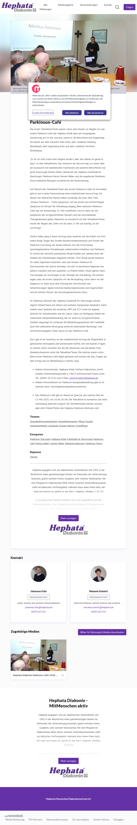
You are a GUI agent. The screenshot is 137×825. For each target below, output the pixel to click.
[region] (69, 101)
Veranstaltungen (89, 4)
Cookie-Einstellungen (43, 112)
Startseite (45, 439)
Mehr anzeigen (68, 518)
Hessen (33, 456)
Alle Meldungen (45, 7)
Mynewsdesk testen (57, 819)
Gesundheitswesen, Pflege (71, 421)
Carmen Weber (57, 443)
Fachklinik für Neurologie (80, 439)
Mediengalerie (65, 4)
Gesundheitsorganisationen (44, 421)
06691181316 (38, 611)
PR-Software (35, 819)
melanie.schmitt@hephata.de (98, 607)
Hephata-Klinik (58, 439)
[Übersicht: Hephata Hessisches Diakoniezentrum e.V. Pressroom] (19, 7)
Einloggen (118, 819)
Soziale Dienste (67, 425)
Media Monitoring (14, 819)
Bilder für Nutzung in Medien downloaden (102, 632)
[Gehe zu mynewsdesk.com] (13, 815)
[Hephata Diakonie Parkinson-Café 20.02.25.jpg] (38, 655)
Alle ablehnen (72, 112)
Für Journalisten (80, 819)
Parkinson (35, 439)
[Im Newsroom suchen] (117, 7)
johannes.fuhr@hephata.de (38, 607)
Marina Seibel (42, 443)
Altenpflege (82, 425)
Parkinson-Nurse (94, 443)
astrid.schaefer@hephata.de (83, 378)
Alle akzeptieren (95, 112)
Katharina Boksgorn (75, 443)
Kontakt (108, 4)
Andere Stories (101, 819)
